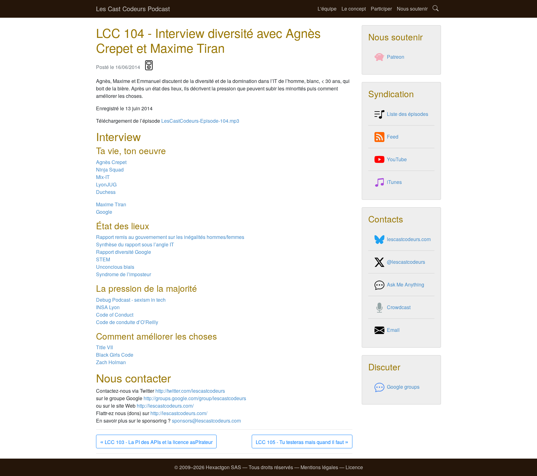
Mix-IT (103, 177)
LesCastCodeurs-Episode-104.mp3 (200, 120)
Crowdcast (399, 307)
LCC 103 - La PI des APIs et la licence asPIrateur (156, 441)
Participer (381, 8)
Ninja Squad (110, 169)
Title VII (104, 347)
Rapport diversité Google (123, 251)
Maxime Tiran (111, 204)
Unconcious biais (115, 266)
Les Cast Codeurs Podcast (133, 8)
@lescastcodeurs (406, 261)
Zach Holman (111, 362)
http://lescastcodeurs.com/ (165, 405)
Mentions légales (319, 467)
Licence (354, 467)
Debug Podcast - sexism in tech (131, 299)
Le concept (354, 8)
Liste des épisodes (407, 113)
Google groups (403, 386)
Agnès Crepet (111, 162)
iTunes (394, 181)
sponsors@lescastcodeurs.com (206, 420)
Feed (392, 136)
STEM (103, 259)
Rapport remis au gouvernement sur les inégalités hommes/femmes (170, 236)
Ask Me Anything (405, 284)
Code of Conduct (114, 314)
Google (104, 211)
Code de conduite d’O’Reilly (127, 322)
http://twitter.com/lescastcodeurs (190, 390)
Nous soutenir (412, 8)
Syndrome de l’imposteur (123, 274)
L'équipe (327, 8)
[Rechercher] (435, 8)
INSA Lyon (108, 307)
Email (393, 329)
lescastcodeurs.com (409, 239)
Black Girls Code (114, 354)
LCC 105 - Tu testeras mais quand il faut (302, 441)
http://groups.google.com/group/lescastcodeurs (195, 398)
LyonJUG (106, 184)
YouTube (397, 159)
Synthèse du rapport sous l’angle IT (135, 244)
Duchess (106, 191)
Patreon (395, 56)
